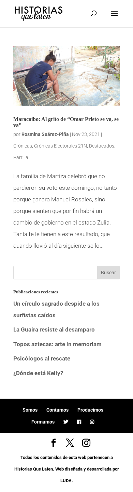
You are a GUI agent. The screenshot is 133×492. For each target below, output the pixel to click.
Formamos (43, 422)
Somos (30, 410)
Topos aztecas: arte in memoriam (57, 344)
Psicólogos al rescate (41, 358)
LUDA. (66, 480)
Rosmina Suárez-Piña (45, 134)
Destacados (101, 146)
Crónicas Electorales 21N (60, 146)
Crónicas (22, 146)
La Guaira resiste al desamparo (54, 329)
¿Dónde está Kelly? (38, 373)
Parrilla (20, 157)
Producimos (90, 410)
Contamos (57, 410)
